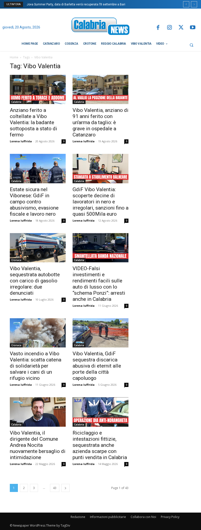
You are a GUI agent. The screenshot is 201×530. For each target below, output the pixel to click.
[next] (194, 4)
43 (54, 488)
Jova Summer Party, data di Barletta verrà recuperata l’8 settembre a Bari (76, 4)
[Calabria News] (100, 27)
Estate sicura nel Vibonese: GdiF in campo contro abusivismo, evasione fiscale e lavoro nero (34, 201)
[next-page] (65, 488)
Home (14, 57)
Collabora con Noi (143, 517)
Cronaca (16, 260)
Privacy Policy (170, 517)
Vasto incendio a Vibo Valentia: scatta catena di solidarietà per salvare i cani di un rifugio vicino (35, 366)
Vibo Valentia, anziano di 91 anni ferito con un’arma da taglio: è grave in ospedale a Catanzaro (100, 122)
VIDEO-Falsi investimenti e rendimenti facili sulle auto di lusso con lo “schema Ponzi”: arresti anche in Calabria (99, 283)
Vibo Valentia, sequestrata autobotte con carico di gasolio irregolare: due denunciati (35, 280)
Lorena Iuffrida (21, 141)
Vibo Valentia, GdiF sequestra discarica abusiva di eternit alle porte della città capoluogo (97, 366)
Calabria (16, 102)
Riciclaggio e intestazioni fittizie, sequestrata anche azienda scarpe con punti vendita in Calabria (100, 445)
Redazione (78, 517)
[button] (191, 45)
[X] (181, 27)
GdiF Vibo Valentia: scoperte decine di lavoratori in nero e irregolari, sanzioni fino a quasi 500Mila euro (100, 201)
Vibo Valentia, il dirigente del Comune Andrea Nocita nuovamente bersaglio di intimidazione (37, 445)
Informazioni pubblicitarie (108, 517)
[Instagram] (169, 27)
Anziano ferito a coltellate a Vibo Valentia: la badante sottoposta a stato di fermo (33, 122)
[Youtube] (192, 27)
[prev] (186, 4)
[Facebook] (157, 27)
